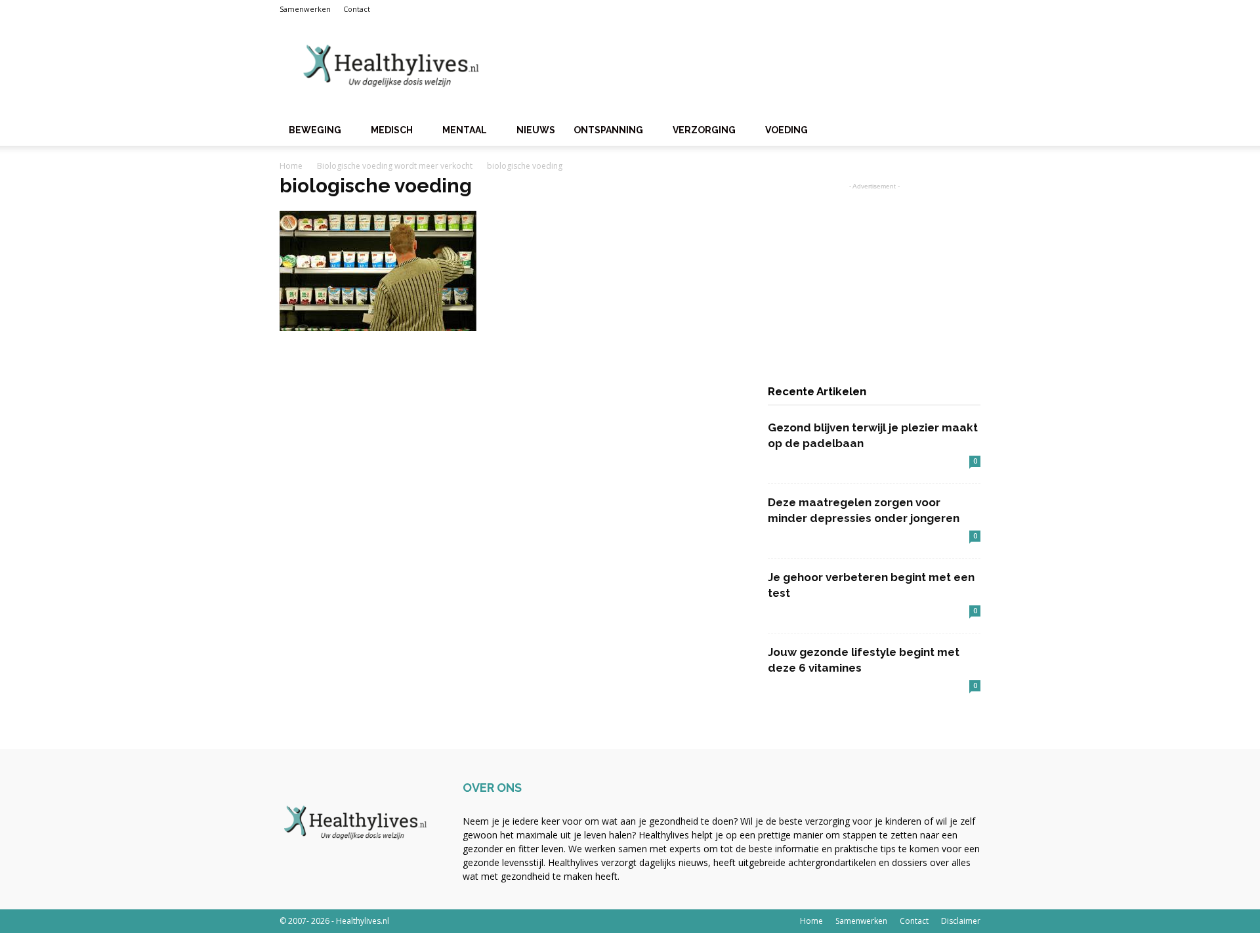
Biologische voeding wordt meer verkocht (394, 165)
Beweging (315, 130)
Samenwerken (305, 9)
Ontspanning (608, 130)
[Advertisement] (741, 66)
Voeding (786, 130)
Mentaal (464, 130)
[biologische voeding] (378, 327)
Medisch (392, 130)
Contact (356, 9)
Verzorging (704, 130)
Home (291, 165)
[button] (964, 131)
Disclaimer (960, 920)
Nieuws (535, 130)
